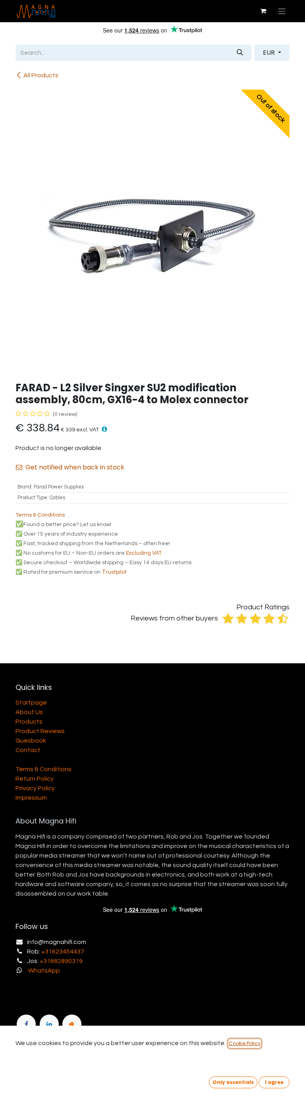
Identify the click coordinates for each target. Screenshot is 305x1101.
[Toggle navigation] (282, 11)
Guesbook (30, 740)
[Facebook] (26, 1024)
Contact (28, 750)
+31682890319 (61, 961)
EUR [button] (269, 52)
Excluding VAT (144, 553)
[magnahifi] (71, 1024)
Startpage (31, 702)
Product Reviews (40, 731)
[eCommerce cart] (263, 11)
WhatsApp (44, 970)
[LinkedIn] (49, 1024)
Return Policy (34, 778)
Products (28, 721)
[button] (104, 429)
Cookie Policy (245, 1043)
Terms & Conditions (43, 769)
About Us (29, 712)
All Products (40, 75)
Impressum (31, 798)
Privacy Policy (35, 788)
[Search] (239, 52)
